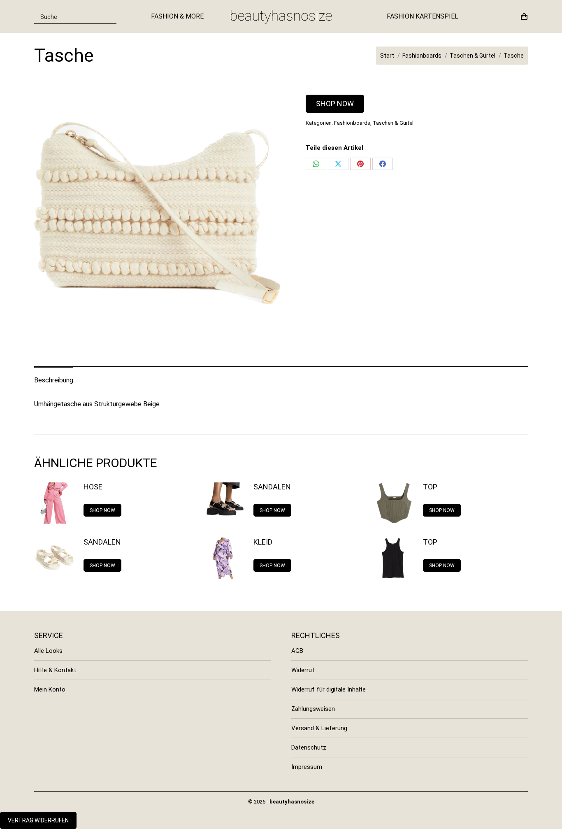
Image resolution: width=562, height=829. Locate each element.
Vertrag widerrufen (38, 820)
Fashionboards (352, 123)
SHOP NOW (335, 103)
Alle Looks (48, 650)
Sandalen (272, 486)
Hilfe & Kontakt (55, 670)
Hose (93, 486)
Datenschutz (308, 747)
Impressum (306, 767)
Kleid (262, 542)
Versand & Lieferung (319, 728)
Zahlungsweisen (313, 709)
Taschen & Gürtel (393, 123)
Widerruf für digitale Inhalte (328, 689)
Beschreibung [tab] (53, 380)
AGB (297, 650)
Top (430, 486)
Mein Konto (49, 689)
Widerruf (303, 670)
